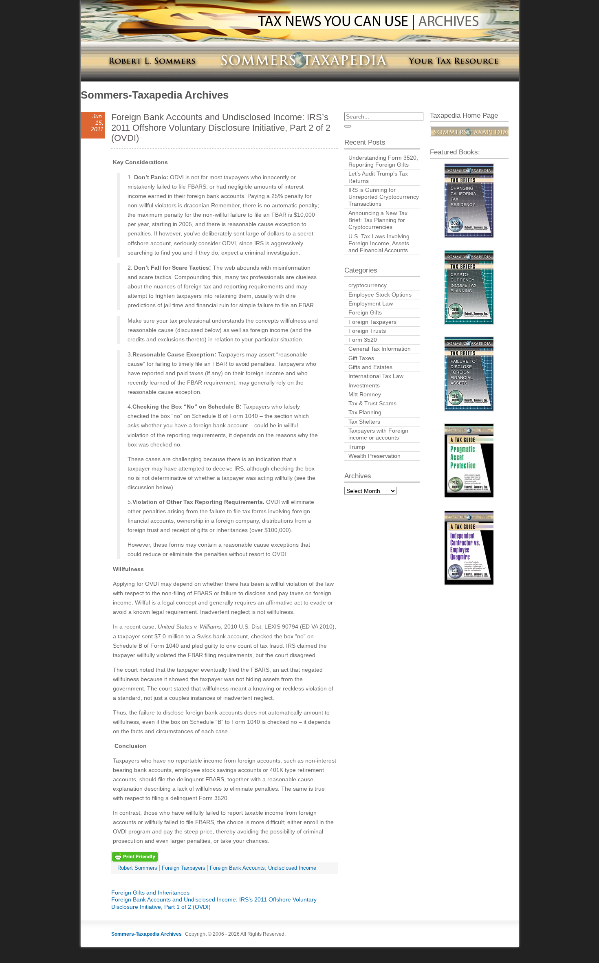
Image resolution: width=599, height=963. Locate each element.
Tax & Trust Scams (372, 403)
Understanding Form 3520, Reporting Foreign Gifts (383, 161)
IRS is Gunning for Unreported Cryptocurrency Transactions (383, 197)
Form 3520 (362, 339)
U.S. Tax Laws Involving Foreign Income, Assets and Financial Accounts (379, 243)
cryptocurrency (367, 285)
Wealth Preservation (374, 456)
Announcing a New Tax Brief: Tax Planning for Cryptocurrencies (377, 220)
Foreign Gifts (365, 312)
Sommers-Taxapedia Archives (155, 95)
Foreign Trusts (367, 331)
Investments (364, 385)
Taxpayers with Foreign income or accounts (378, 434)
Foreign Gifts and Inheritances (150, 892)
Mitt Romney (364, 394)
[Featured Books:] (469, 200)
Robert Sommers (137, 868)
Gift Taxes (361, 358)
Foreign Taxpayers (183, 868)
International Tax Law (375, 376)
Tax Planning (364, 412)
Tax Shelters (364, 421)
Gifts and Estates (370, 367)
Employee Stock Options (380, 294)
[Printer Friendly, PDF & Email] (135, 856)
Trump (356, 447)
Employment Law (370, 303)
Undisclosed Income (292, 868)
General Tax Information (379, 348)
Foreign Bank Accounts (237, 868)
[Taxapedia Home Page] (469, 131)
